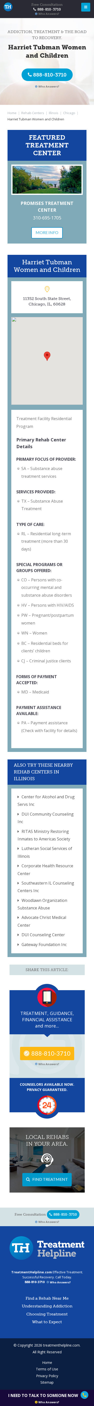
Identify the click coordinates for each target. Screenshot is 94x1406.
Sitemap (47, 1382)
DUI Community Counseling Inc (46, 817)
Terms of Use (47, 1369)
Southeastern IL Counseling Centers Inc (46, 886)
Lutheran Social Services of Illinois (45, 852)
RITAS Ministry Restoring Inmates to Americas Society (44, 835)
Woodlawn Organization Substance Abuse (42, 904)
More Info (47, 232)
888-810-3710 (49, 75)
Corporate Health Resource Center (45, 869)
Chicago (69, 113)
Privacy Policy (47, 1375)
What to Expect (47, 1321)
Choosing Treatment (47, 1314)
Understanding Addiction (47, 1306)
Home (12, 113)
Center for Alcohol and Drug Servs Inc (46, 800)
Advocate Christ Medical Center (42, 921)
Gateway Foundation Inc (44, 944)
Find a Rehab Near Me (47, 1298)
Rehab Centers (32, 113)
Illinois (53, 113)
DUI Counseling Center (43, 935)
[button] (47, 356)
